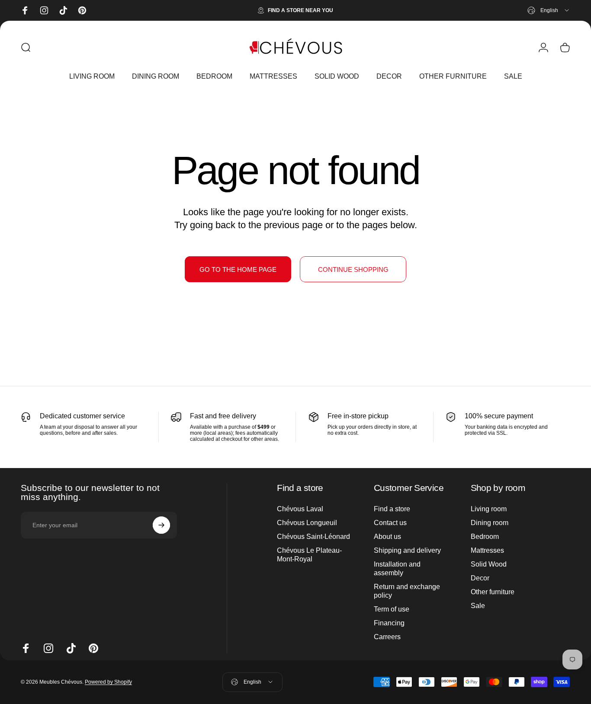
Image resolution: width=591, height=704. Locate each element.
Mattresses (487, 550)
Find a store (392, 509)
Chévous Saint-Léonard (313, 536)
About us (387, 536)
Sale (478, 605)
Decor (480, 578)
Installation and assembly (397, 569)
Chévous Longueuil (307, 522)
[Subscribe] (161, 525)
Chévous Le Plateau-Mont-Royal (309, 555)
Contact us (390, 522)
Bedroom (485, 536)
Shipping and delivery (407, 550)
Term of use (391, 609)
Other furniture (492, 592)
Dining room (489, 522)
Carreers (387, 636)
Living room (489, 509)
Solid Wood (489, 564)
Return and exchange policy (407, 591)
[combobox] (548, 10)
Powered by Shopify (108, 682)
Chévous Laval (300, 509)
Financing (389, 623)
